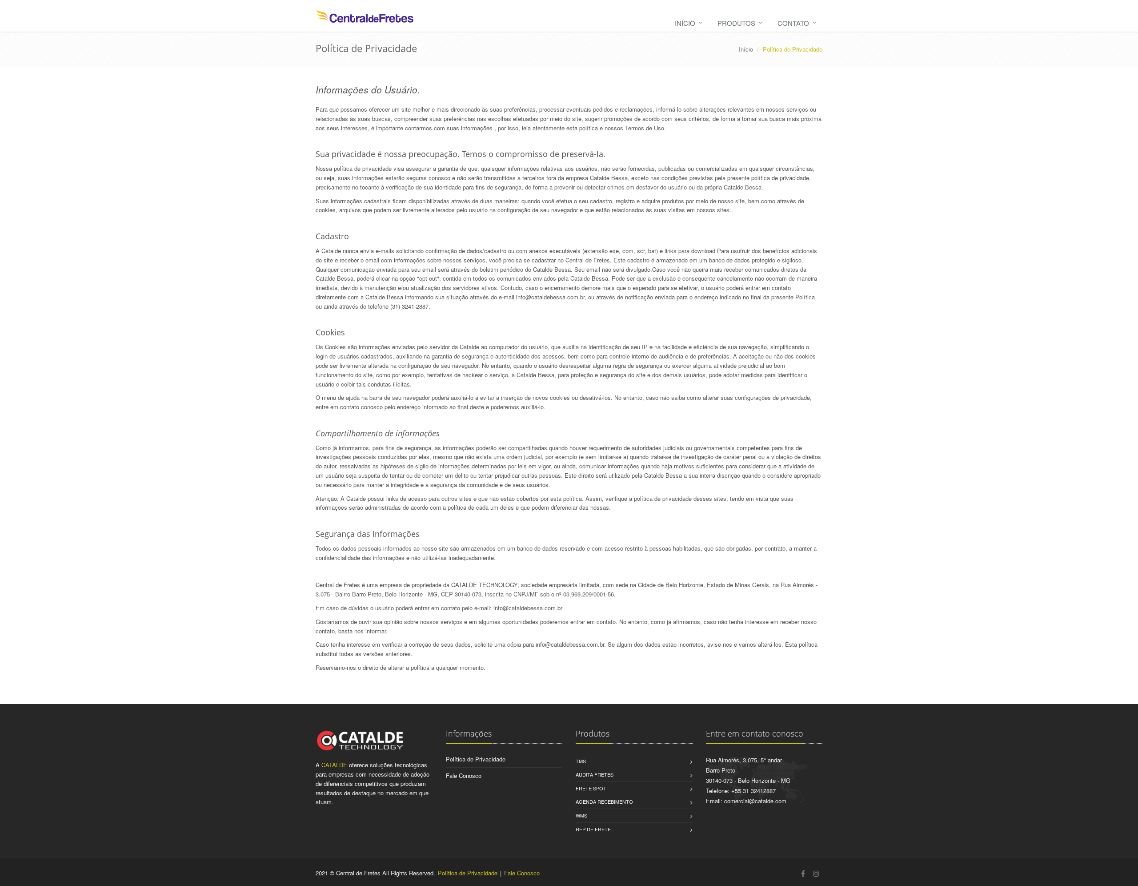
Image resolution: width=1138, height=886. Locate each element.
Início (685, 23)
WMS (581, 815)
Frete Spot (591, 788)
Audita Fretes (594, 774)
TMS (581, 761)
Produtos (736, 23)
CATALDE (334, 765)
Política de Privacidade (475, 759)
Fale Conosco (463, 775)
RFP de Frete (593, 829)
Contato (793, 23)
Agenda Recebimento (604, 801)
